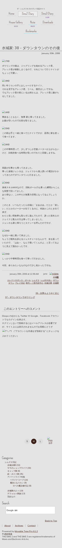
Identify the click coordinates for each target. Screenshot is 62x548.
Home (11, 14)
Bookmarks (31, 31)
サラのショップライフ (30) (19, 468)
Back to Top (51, 520)
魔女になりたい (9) (18, 482)
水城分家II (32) (13, 465)
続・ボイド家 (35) (15, 474)
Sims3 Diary (47, 14)
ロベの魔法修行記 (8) (22, 485)
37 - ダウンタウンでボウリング (20, 297)
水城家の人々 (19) (15, 490)
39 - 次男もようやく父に (47, 293)
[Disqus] (31, 382)
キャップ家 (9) (13, 471)
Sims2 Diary (28, 14)
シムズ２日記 (10, 462)
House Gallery (16, 22)
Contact (32, 525)
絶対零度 (31, 5)
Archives (19, 525)
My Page (7, 441)
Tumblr (7, 447)
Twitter (14, 441)
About (7, 525)
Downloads (48, 22)
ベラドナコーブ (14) (19, 480)
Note (32, 22)
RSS (14, 447)
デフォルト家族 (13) (16, 493)
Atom (21, 447)
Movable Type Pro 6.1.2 (26, 531)
